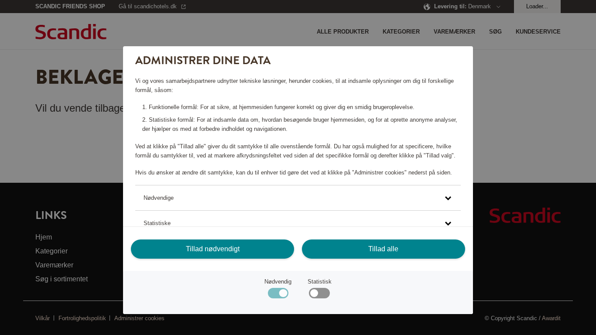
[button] (297, 197)
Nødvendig (277, 281)
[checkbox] (319, 295)
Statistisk (320, 281)
